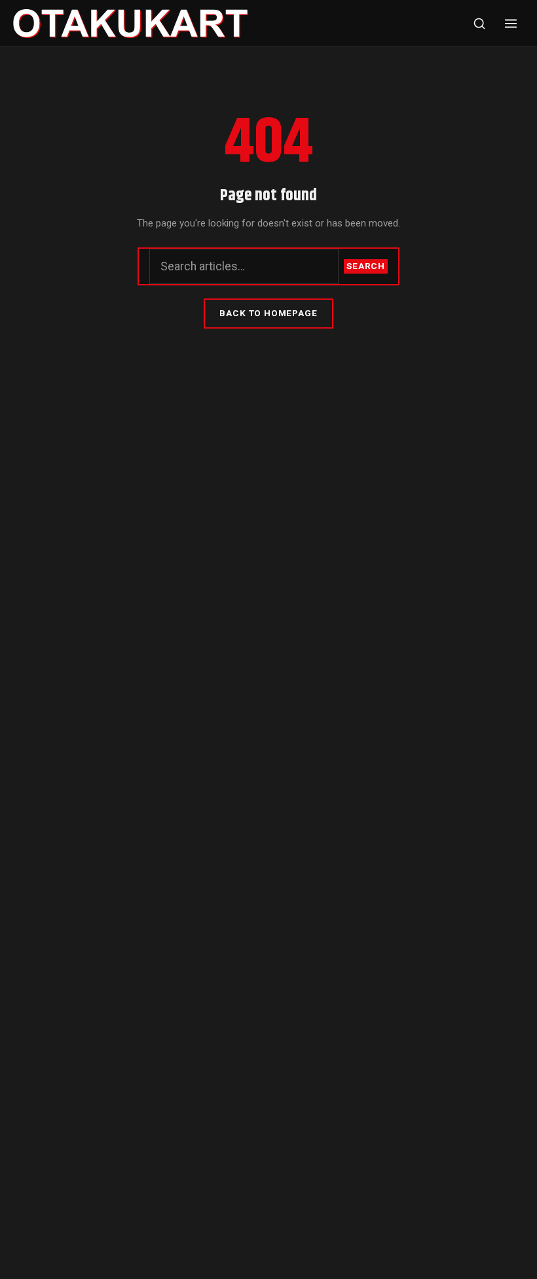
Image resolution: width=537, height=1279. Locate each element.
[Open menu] (511, 23)
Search (365, 266)
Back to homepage (268, 313)
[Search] (479, 23)
